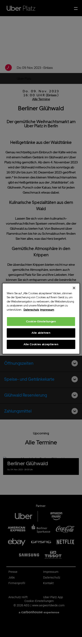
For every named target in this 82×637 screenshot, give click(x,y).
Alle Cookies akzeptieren (41, 344)
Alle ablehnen (41, 332)
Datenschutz (31, 309)
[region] (41, 318)
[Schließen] (74, 287)
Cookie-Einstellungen (41, 321)
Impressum (47, 309)
